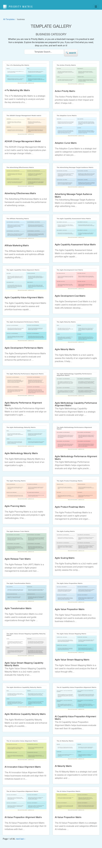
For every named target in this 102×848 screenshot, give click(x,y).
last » (22, 838)
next (18, 838)
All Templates (9, 19)
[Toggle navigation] (96, 7)
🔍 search (71, 52)
